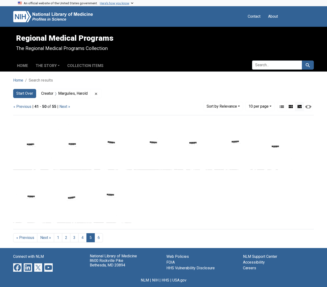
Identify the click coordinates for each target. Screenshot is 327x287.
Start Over (24, 93)
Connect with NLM (28, 256)
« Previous (22, 106)
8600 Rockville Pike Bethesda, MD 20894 (107, 262)
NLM (145, 280)
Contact (254, 16)
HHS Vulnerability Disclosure (190, 268)
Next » (64, 106)
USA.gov (179, 280)
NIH (155, 280)
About (273, 16)
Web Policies (177, 256)
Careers (249, 268)
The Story (46, 65)
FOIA (170, 262)
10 (258, 106)
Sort (222, 106)
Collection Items (85, 65)
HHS (165, 280)
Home (22, 65)
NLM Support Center (260, 256)
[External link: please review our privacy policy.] (17, 267)
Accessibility (254, 262)
